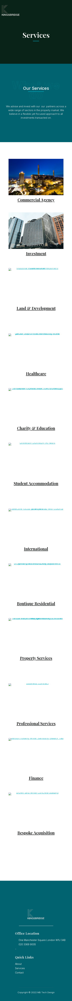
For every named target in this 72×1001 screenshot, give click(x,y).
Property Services (36, 658)
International (36, 548)
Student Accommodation (36, 483)
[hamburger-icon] (66, 11)
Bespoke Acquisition (36, 832)
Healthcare (36, 373)
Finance (36, 778)
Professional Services (36, 723)
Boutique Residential (36, 603)
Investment (36, 253)
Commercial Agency (36, 199)
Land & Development (36, 308)
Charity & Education (36, 428)
